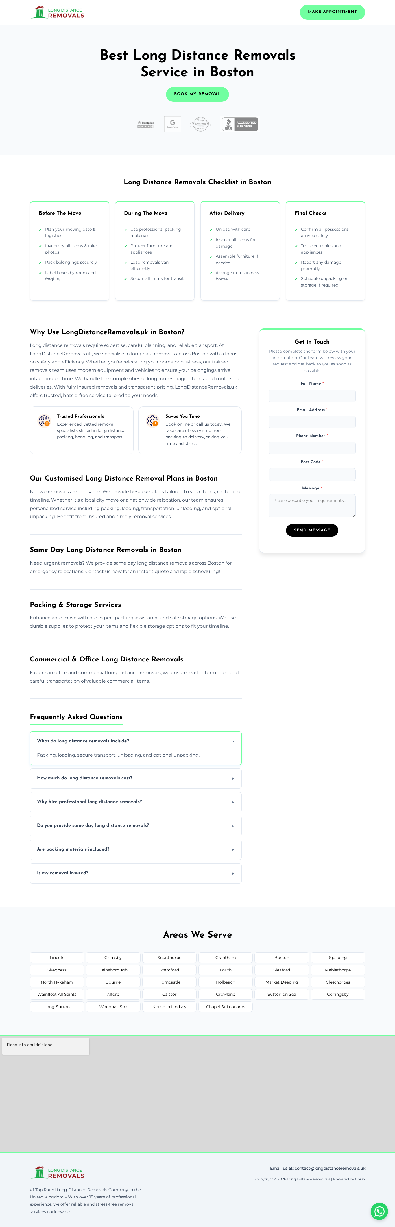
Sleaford (281, 970)
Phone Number (312, 436)
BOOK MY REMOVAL (197, 94)
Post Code (312, 462)
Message (312, 488)
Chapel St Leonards (225, 1006)
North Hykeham (57, 982)
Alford (113, 994)
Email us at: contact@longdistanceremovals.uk (317, 1168)
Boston (281, 957)
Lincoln (57, 957)
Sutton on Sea (281, 994)
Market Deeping (281, 982)
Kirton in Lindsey (169, 1006)
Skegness (57, 970)
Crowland (225, 994)
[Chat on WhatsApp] (379, 1211)
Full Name (312, 384)
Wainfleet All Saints (57, 994)
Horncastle (169, 982)
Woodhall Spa (113, 1006)
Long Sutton (57, 1006)
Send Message (312, 530)
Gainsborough (113, 970)
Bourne (113, 982)
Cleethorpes (338, 982)
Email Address (312, 410)
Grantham (225, 957)
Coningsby (338, 994)
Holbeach (225, 982)
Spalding (338, 957)
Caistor (169, 994)
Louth (226, 970)
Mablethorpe (338, 970)
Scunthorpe (169, 957)
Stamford (169, 970)
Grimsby (113, 957)
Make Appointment (332, 12)
